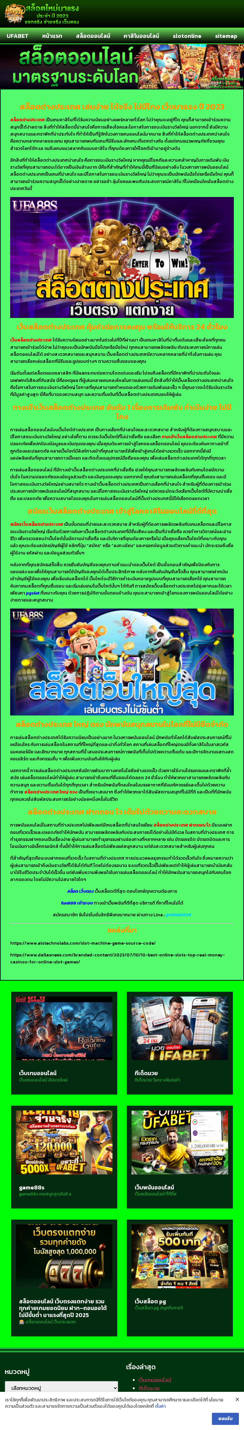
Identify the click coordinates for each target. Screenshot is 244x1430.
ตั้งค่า (160, 1406)
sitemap (226, 36)
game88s (31, 1187)
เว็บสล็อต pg (150, 1301)
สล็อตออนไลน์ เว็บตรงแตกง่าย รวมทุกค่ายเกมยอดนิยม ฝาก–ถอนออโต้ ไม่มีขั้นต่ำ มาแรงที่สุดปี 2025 (63, 1308)
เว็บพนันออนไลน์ (154, 1187)
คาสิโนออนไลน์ (141, 36)
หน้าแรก (52, 36)
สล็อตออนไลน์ (93, 36)
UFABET (18, 36)
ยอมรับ (225, 1418)
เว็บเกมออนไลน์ (38, 1073)
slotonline (187, 36)
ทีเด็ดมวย (146, 1073)
